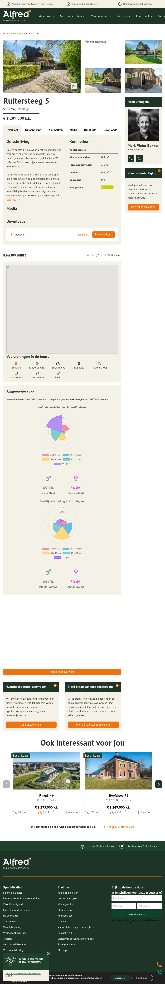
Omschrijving (33, 130)
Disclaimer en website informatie (76, 938)
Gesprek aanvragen (31, 724)
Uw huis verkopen (68, 898)
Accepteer (120, 977)
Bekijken (82, 234)
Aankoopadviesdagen (15, 944)
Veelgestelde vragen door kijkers (76, 927)
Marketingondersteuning (16, 910)
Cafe (58, 377)
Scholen (16, 367)
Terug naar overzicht (62, 672)
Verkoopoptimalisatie (15, 932)
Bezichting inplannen (143, 207)
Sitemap (62, 950)
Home (6, 33)
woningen (18, 33)
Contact (62, 921)
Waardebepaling (12, 927)
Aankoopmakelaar (71, 16)
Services (122, 16)
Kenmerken (56, 130)
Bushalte (79, 367)
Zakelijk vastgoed (13, 904)
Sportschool (100, 367)
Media (73, 130)
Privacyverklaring (67, 944)
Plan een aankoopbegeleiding (93, 724)
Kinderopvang (37, 367)
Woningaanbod (100, 16)
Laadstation (37, 377)
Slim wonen (9, 921)
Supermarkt (58, 367)
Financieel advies (12, 892)
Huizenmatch (10, 915)
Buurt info (90, 130)
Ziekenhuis (16, 377)
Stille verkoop (65, 910)
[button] (158, 784)
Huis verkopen (46, 16)
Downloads (110, 130)
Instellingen (142, 977)
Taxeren (7, 938)
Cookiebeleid (65, 932)
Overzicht (12, 130)
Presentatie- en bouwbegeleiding (21, 898)
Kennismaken (144, 16)
